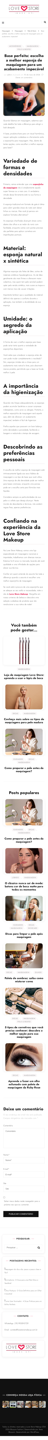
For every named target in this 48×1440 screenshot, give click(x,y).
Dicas (15, 713)
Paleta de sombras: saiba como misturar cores (24, 979)
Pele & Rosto (24, 49)
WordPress (34, 1432)
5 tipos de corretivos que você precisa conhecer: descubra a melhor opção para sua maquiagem (24, 1032)
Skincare (32, 928)
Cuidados (18, 759)
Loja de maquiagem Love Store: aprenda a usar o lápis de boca (24, 676)
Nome (6, 1154)
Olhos (38, 972)
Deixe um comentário (24, 77)
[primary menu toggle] (3, 22)
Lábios (15, 877)
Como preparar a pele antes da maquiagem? (24, 769)
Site (4, 1183)
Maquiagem (32, 46)
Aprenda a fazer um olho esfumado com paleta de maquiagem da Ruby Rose (24, 1084)
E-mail (6, 1169)
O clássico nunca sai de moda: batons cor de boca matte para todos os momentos (24, 886)
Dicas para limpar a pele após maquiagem (24, 935)
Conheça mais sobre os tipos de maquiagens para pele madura (24, 720)
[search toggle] (45, 22)
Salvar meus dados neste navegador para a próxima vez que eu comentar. (22, 1203)
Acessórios (15, 46)
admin (9, 74)
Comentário (8, 1125)
